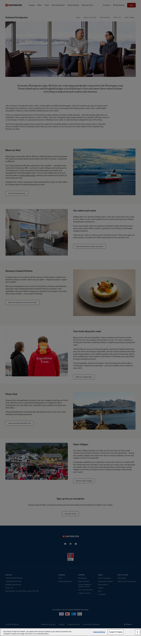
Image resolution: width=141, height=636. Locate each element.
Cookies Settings (99, 632)
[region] (70, 632)
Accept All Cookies (115, 632)
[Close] (137, 632)
